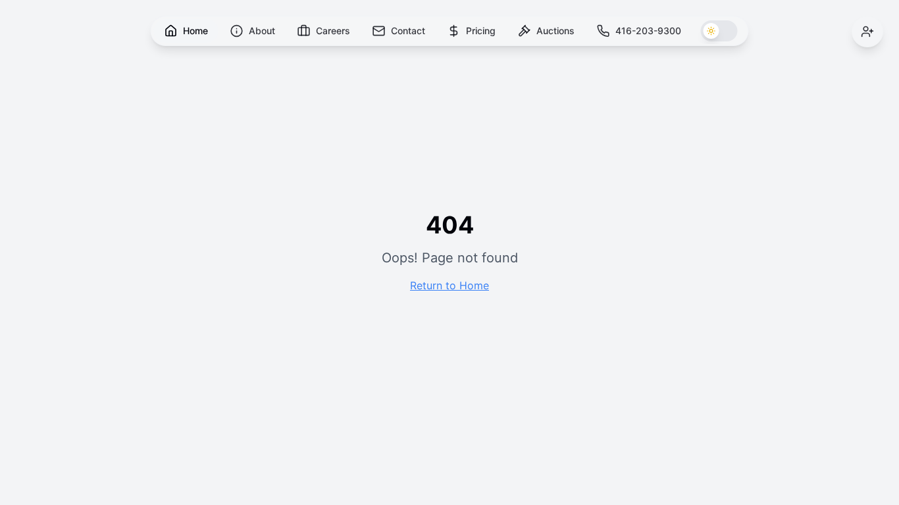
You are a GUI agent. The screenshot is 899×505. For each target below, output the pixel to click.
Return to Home (449, 285)
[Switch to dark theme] (719, 30)
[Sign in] (867, 31)
